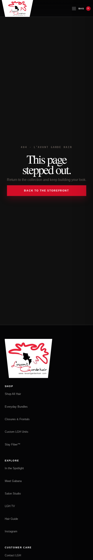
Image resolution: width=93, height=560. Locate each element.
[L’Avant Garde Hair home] (17, 8)
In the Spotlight (14, 468)
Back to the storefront (46, 190)
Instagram (11, 531)
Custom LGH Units (16, 431)
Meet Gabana (13, 481)
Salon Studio (13, 493)
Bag (84, 8)
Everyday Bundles (16, 406)
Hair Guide (11, 518)
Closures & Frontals (17, 419)
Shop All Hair (13, 394)
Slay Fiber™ (12, 444)
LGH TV (10, 506)
